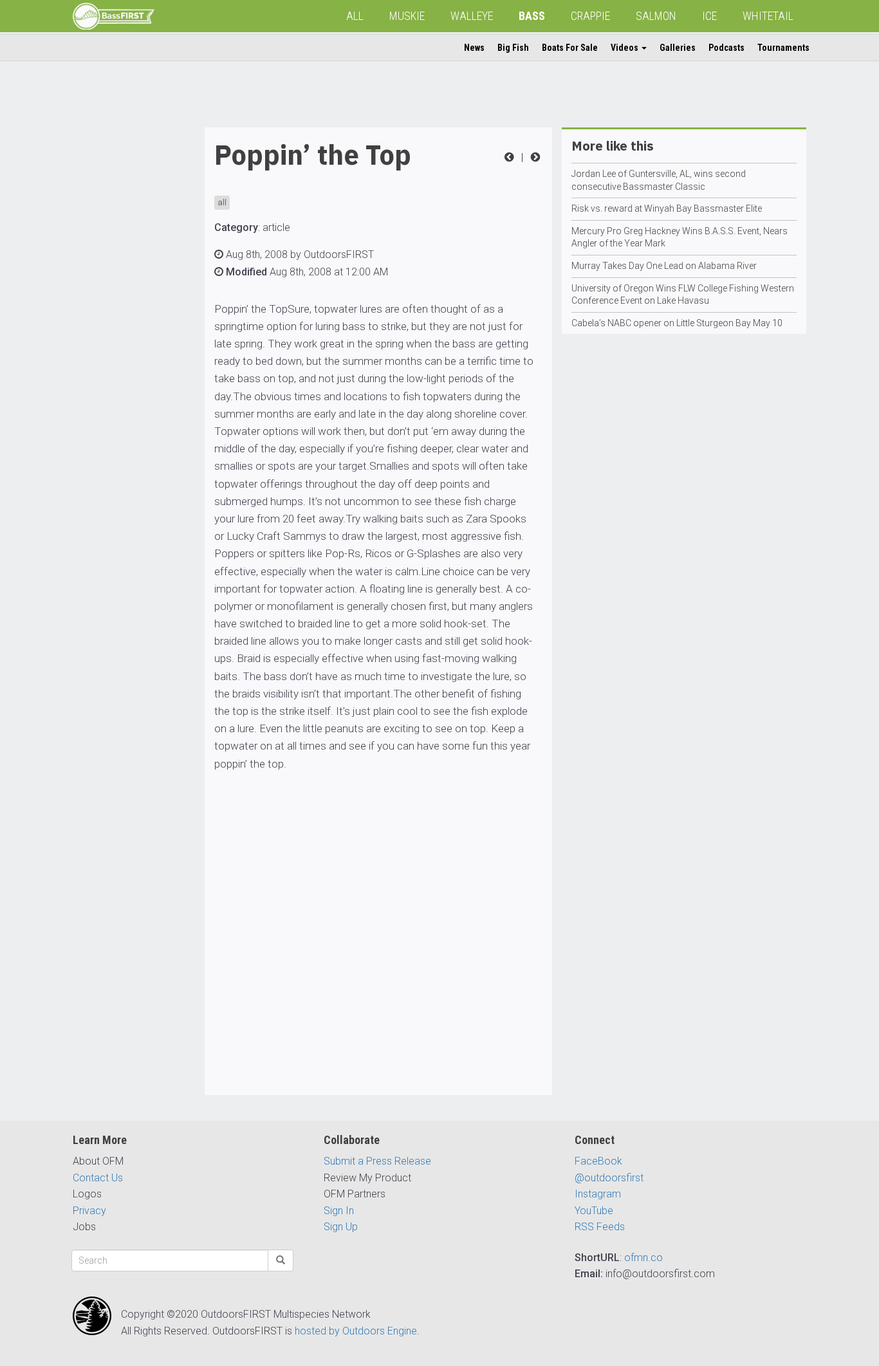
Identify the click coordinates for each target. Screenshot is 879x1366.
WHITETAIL (768, 16)
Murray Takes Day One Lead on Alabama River (664, 266)
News (474, 47)
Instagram (598, 1194)
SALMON (656, 16)
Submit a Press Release (377, 1161)
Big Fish (513, 47)
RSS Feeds (600, 1227)
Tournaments (783, 47)
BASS (532, 16)
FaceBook (598, 1161)
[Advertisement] (124, 320)
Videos (625, 47)
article (276, 227)
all (222, 202)
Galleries (678, 47)
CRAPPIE (590, 16)
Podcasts (726, 47)
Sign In (339, 1210)
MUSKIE (407, 16)
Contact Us (98, 1178)
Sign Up (341, 1227)
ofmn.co (643, 1257)
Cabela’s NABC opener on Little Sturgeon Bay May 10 (676, 323)
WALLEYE (471, 16)
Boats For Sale (570, 47)
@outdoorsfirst (609, 1178)
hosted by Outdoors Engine (356, 1331)
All (355, 16)
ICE (709, 16)
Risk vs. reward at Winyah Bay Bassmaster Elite (666, 208)
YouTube (594, 1210)
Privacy (89, 1210)
